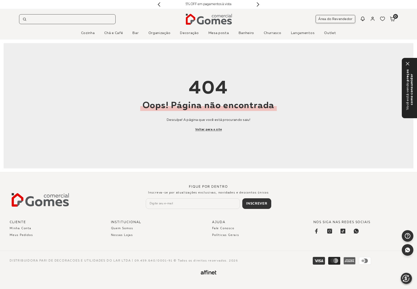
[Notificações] (362, 18)
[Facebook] (316, 231)
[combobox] (67, 19)
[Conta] (372, 18)
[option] (208, 4)
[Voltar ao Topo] (407, 264)
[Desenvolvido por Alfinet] (208, 272)
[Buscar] (67, 19)
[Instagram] (330, 231)
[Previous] (159, 4)
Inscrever (256, 203)
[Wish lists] (382, 18)
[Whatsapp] (407, 250)
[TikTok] (343, 231)
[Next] (258, 4)
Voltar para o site (208, 129)
